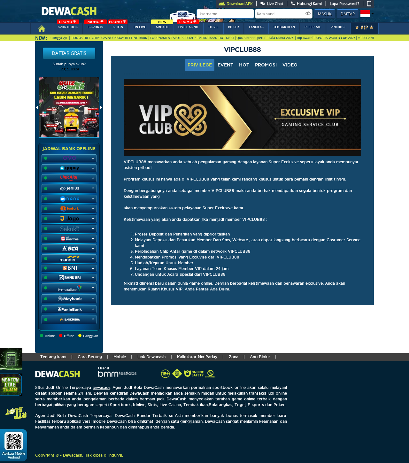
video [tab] (289, 64)
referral (313, 27)
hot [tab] (244, 64)
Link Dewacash (151, 357)
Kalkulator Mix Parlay (197, 357)
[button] (366, 14)
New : (41, 38)
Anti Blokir (260, 357)
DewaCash (101, 388)
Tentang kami (53, 357)
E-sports (95, 26)
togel (213, 27)
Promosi (338, 27)
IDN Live (139, 27)
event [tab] (225, 64)
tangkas (256, 27)
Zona (233, 357)
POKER (233, 27)
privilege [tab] (200, 64)
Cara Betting (90, 357)
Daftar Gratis (69, 53)
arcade (162, 26)
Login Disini (69, 68)
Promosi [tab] (266, 64)
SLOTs (116, 26)
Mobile (119, 357)
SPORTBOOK (68, 26)
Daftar (348, 13)
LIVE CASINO (188, 26)
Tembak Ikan (284, 27)
